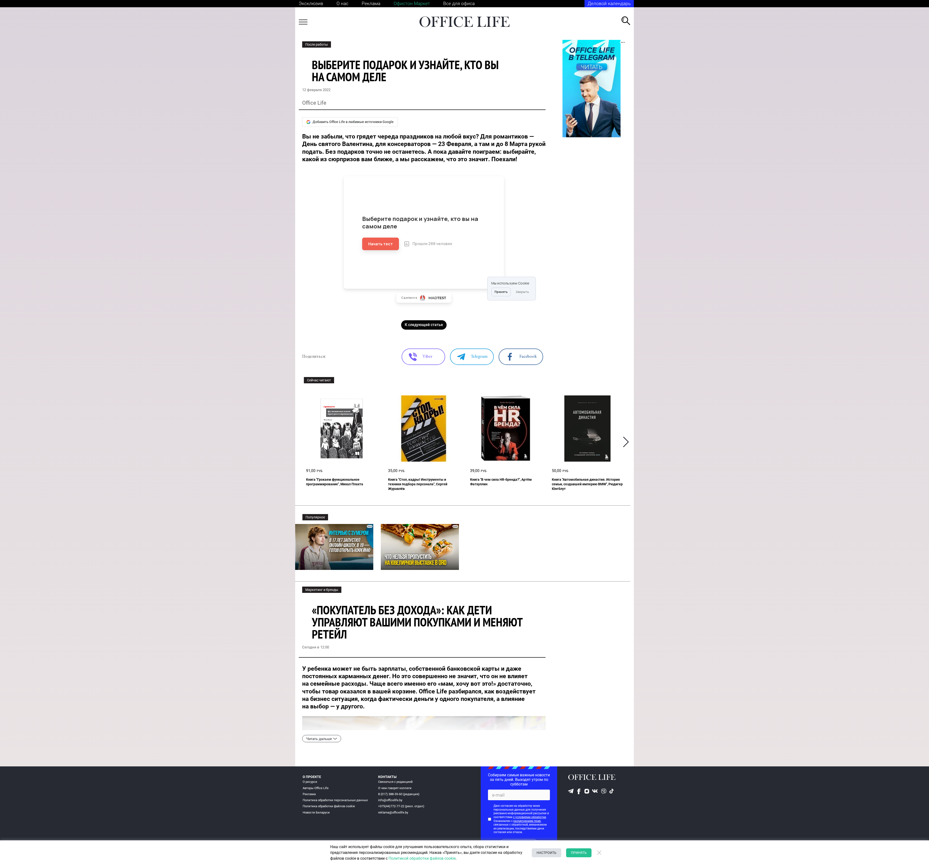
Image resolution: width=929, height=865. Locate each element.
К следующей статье (424, 324)
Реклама (371, 3)
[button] (626, 442)
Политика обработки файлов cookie (329, 806)
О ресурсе (310, 782)
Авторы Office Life (316, 788)
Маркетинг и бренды (321, 590)
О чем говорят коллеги (395, 788)
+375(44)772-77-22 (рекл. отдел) (401, 806)
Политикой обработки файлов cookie (422, 858)
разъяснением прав (527, 821)
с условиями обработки (529, 817)
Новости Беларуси (316, 812)
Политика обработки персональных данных (335, 800)
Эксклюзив (311, 3)
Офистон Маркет (412, 3)
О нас (342, 3)
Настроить (546, 853)
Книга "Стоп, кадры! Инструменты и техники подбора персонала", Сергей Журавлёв (417, 484)
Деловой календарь (609, 3)
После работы (316, 44)
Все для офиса (459, 3)
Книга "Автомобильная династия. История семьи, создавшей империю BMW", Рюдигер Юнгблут (587, 484)
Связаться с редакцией (395, 782)
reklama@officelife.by (393, 812)
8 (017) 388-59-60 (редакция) (399, 794)
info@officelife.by (390, 800)
